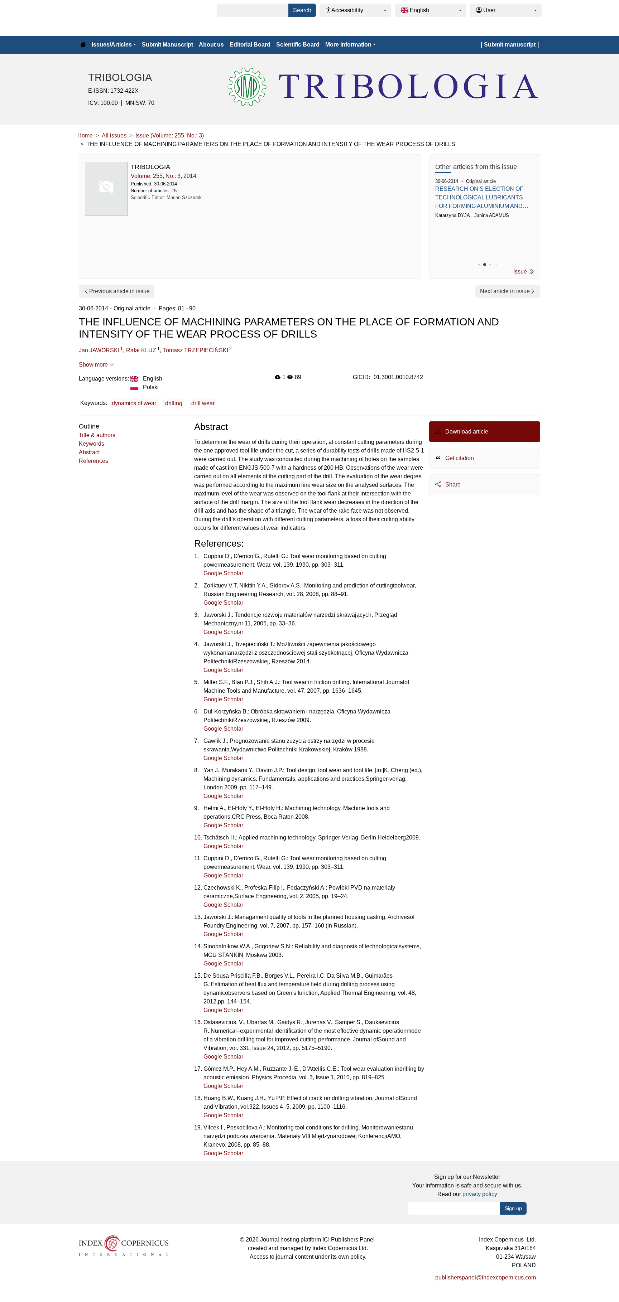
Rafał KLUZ (141, 350)
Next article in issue (505, 291)
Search (302, 10)
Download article (466, 432)
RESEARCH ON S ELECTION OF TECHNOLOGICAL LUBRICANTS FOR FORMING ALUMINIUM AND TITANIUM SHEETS (479, 198)
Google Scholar (223, 573)
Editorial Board (250, 45)
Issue (520, 271)
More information (348, 45)
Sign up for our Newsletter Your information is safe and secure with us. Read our (467, 1185)
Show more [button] (94, 365)
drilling (173, 403)
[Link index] (123, 1245)
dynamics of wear (134, 403)
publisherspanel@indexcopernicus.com (485, 1277)
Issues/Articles (112, 45)
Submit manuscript (510, 45)
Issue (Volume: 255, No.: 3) (169, 135)
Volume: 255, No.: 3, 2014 (163, 176)
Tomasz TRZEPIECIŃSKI (195, 350)
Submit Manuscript (167, 45)
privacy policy (479, 1194)
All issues (114, 135)
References (93, 461)
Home (85, 135)
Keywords (91, 444)
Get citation (459, 458)
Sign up (513, 1208)
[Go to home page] (83, 45)
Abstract (89, 452)
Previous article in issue (119, 291)
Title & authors (97, 435)
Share (452, 484)
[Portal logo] (113, 18)
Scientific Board (298, 45)
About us (211, 45)
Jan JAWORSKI (99, 350)
